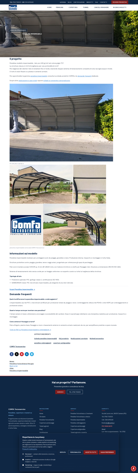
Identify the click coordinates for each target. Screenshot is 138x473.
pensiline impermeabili (38, 76)
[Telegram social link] (32, 354)
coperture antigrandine (61, 343)
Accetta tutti (90, 452)
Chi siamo (42, 417)
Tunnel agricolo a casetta (79, 432)
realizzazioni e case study (27, 81)
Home (41, 413)
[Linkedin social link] (27, 354)
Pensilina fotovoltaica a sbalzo (80, 417)
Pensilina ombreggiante (78, 423)
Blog (41, 429)
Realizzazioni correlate (79, 338)
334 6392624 (29, 2)
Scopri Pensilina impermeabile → (22, 289)
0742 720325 (17, 2)
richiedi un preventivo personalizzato (56, 81)
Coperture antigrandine (78, 429)
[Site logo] (13, 7)
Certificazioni (44, 432)
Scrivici (60, 392)
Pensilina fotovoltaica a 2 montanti (82, 413)
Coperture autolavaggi (47, 423)
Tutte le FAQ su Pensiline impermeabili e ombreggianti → (30, 330)
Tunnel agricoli (44, 426)
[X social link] (17, 354)
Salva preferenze (107, 452)
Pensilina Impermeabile (18, 30)
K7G (17, 38)
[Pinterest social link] (22, 354)
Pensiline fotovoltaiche (47, 420)
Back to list (14, 366)
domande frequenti (85, 76)
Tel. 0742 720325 (75, 392)
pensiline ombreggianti (42, 343)
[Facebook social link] (12, 354)
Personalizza (75, 452)
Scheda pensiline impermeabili (45, 338)
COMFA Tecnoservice (17, 347)
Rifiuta (63, 452)
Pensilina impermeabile (78, 420)
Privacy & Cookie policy (29, 449)
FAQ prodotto (64, 338)
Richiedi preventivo (120, 2)
